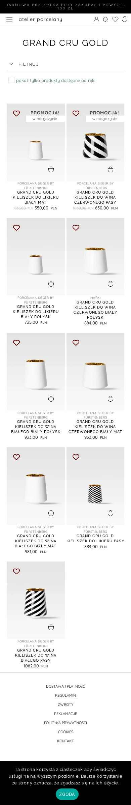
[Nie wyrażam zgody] (106, 785)
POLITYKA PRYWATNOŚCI (65, 722)
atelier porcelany (40, 19)
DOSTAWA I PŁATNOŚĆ (65, 686)
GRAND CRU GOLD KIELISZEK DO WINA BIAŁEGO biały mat (35, 541)
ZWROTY (65, 704)
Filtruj (28, 64)
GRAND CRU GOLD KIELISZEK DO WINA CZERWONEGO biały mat (95, 426)
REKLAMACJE (65, 713)
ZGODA (67, 794)
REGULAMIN (65, 695)
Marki (95, 297)
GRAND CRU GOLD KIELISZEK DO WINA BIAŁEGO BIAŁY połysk (35, 426)
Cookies (65, 731)
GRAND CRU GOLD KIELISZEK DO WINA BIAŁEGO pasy (35, 655)
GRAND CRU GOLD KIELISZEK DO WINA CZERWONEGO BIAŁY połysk (95, 310)
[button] (65, 64)
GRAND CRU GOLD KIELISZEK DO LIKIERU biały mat (36, 197)
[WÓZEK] (125, 18)
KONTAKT (65, 741)
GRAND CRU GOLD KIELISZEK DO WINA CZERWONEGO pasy (95, 197)
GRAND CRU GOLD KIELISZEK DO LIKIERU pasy (95, 538)
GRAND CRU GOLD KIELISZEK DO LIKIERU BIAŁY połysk (36, 311)
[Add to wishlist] (16, 113)
